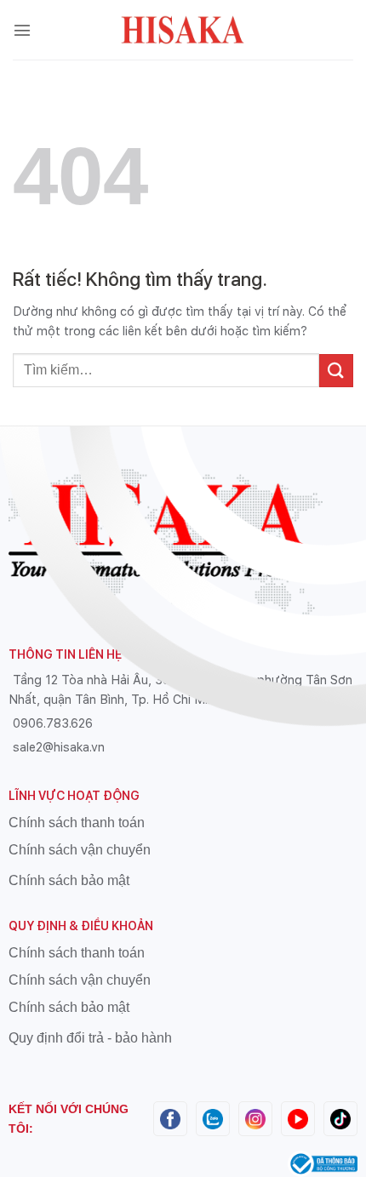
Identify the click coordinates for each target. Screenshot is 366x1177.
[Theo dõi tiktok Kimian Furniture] (340, 1118)
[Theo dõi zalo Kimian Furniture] (213, 1118)
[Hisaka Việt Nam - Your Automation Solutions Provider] (183, 29)
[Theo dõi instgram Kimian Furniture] (255, 1118)
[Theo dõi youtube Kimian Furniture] (298, 1118)
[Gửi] (336, 370)
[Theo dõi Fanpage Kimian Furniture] (170, 1118)
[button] (22, 29)
